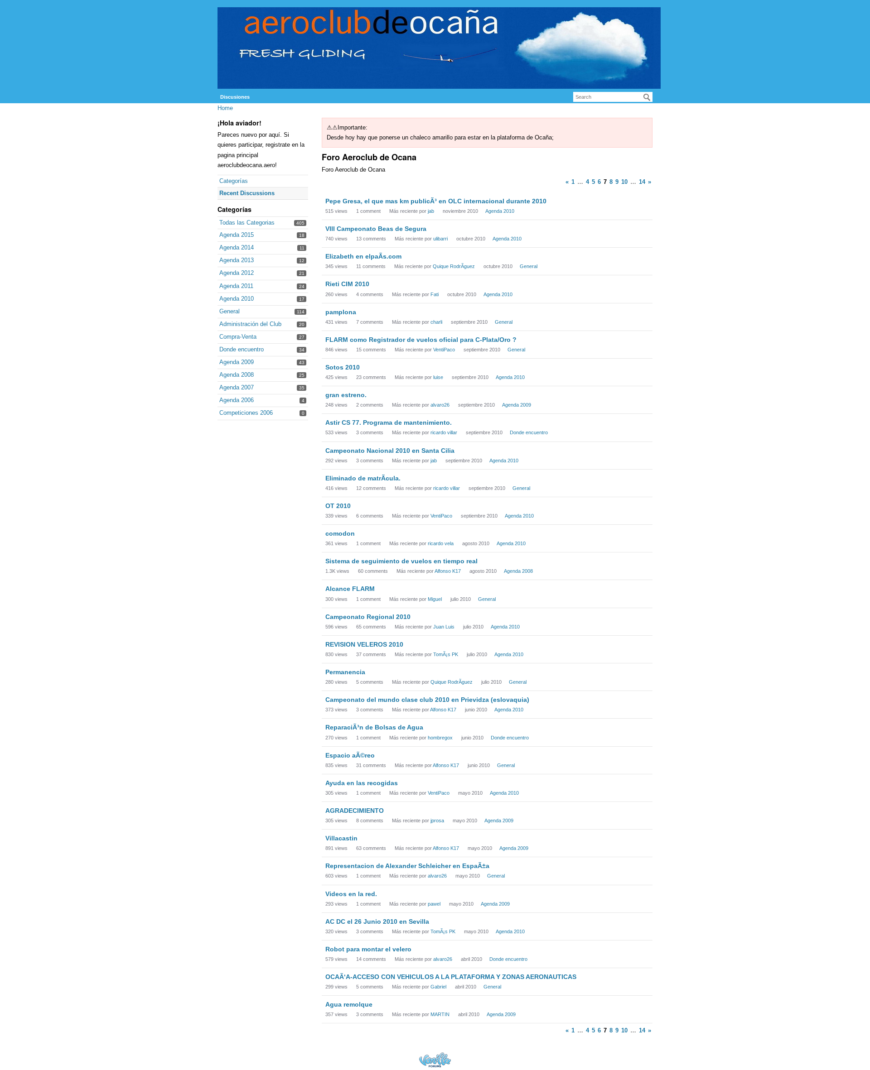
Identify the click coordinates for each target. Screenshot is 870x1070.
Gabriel (438, 986)
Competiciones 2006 (246, 412)
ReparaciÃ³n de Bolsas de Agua (374, 727)
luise (438, 377)
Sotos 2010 (342, 367)
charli (436, 322)
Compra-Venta (237, 336)
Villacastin (341, 838)
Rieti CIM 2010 (347, 284)
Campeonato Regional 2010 (368, 616)
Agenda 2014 (236, 247)
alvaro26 (440, 405)
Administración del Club (250, 324)
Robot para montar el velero (368, 949)
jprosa (437, 820)
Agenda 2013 (236, 260)
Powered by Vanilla (435, 1059)
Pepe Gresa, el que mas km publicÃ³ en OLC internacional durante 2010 (435, 201)
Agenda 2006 (236, 400)
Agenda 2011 (236, 286)
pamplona (340, 312)
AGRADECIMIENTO (354, 810)
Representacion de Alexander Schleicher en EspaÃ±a (407, 865)
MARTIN (440, 1014)
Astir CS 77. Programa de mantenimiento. (388, 422)
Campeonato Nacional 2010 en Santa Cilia (389, 450)
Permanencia (345, 672)
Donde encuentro (241, 349)
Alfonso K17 (448, 571)
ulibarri (440, 238)
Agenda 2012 (236, 272)
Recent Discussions (247, 193)
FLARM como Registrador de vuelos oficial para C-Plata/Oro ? (421, 339)
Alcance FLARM (350, 588)
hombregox (440, 737)
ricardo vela (441, 543)
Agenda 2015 (236, 234)
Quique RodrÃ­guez (454, 266)
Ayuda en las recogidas (361, 783)
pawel (434, 904)
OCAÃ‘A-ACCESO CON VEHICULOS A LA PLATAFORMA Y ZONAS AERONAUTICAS (450, 976)
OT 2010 (338, 505)
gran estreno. (346, 394)
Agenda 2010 (236, 298)
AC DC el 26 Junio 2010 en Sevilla (377, 921)
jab (431, 211)
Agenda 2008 (236, 374)
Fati (434, 294)
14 (642, 181)
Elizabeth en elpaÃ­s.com (363, 256)
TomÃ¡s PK (445, 654)
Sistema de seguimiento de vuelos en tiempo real (401, 561)
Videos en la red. (351, 893)
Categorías (233, 181)
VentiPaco (444, 349)
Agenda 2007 (236, 387)
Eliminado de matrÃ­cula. (363, 478)
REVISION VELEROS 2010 (364, 644)
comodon (340, 533)
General (229, 311)
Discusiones (235, 97)
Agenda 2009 (236, 362)
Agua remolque (348, 1004)
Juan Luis (443, 626)
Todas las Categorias (247, 222)
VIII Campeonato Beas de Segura (375, 228)
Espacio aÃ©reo (350, 755)
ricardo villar (443, 432)
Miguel (435, 599)
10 (624, 181)
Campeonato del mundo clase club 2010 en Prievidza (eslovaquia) (427, 699)
